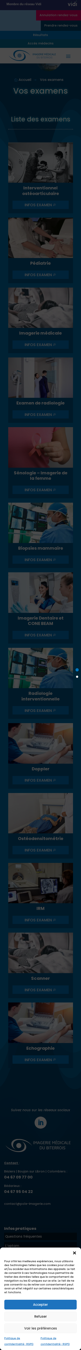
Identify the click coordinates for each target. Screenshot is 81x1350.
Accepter (40, 1304)
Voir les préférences (40, 1328)
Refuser (40, 1316)
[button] (74, 1253)
